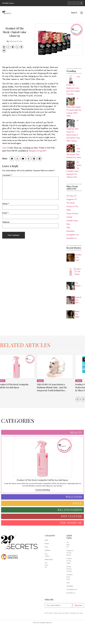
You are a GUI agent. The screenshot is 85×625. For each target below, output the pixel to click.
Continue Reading (42, 490)
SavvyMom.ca (71, 238)
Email (5, 213)
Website (5, 222)
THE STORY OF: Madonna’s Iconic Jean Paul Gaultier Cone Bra (73, 85)
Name (5, 204)
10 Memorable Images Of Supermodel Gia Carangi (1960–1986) (73, 107)
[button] (4, 47)
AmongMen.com (72, 234)
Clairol (5, 147)
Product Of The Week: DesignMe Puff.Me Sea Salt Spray (78, 272)
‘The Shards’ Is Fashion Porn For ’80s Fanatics (78, 286)
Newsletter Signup (8, 3)
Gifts (68, 227)
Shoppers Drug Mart (37, 150)
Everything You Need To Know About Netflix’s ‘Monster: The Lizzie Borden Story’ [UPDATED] (78, 257)
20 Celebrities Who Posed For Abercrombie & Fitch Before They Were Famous (73, 130)
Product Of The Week (72, 208)
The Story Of (71, 196)
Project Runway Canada (72, 215)
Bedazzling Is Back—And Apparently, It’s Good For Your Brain (78, 300)
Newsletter (70, 231)
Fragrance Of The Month (71, 201)
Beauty (40, 381)
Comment (7, 175)
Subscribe (78, 605)
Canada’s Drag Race (71, 222)
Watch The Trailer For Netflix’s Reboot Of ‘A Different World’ (78, 314)
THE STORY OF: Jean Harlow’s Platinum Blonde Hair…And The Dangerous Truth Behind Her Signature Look (52, 387)
